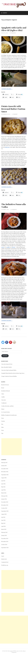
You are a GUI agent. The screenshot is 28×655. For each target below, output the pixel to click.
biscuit (13, 247)
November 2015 (4, 505)
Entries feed (4, 559)
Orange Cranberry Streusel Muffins (9, 376)
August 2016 (4, 477)
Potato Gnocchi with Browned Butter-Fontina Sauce (13, 109)
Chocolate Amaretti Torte (6, 364)
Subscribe (5, 355)
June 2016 (3, 483)
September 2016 (4, 474)
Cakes (2, 394)
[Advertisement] (11, 446)
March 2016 (3, 493)
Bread (2, 388)
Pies (2, 424)
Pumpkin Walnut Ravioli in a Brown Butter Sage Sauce (12, 373)
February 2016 (4, 496)
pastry (2, 247)
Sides (2, 427)
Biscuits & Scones (5, 384)
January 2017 (4, 465)
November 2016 (4, 471)
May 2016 (3, 487)
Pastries (3, 421)
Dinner (2, 409)
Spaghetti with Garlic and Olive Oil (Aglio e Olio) (13, 29)
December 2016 (4, 468)
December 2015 (4, 502)
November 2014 (4, 541)
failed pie (7, 147)
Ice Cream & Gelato (5, 412)
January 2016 (4, 499)
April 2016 (3, 490)
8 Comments (13, 33)
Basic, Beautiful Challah (6, 367)
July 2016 (3, 480)
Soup (2, 430)
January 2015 (4, 535)
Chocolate (3, 400)
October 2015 (4, 508)
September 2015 (4, 511)
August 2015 (4, 514)
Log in (2, 556)
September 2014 (4, 547)
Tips (2, 433)
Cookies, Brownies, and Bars (7, 406)
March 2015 (3, 529)
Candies (3, 397)
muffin (8, 247)
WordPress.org (4, 565)
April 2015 (3, 526)
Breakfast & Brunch (5, 391)
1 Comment (15, 114)
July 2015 (3, 517)
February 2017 (4, 462)
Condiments (4, 403)
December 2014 (4, 538)
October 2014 (4, 544)
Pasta (2, 418)
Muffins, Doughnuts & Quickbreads (9, 415)
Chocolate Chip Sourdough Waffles (8, 370)
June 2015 (3, 520)
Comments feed (4, 562)
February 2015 (4, 532)
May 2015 (3, 523)
